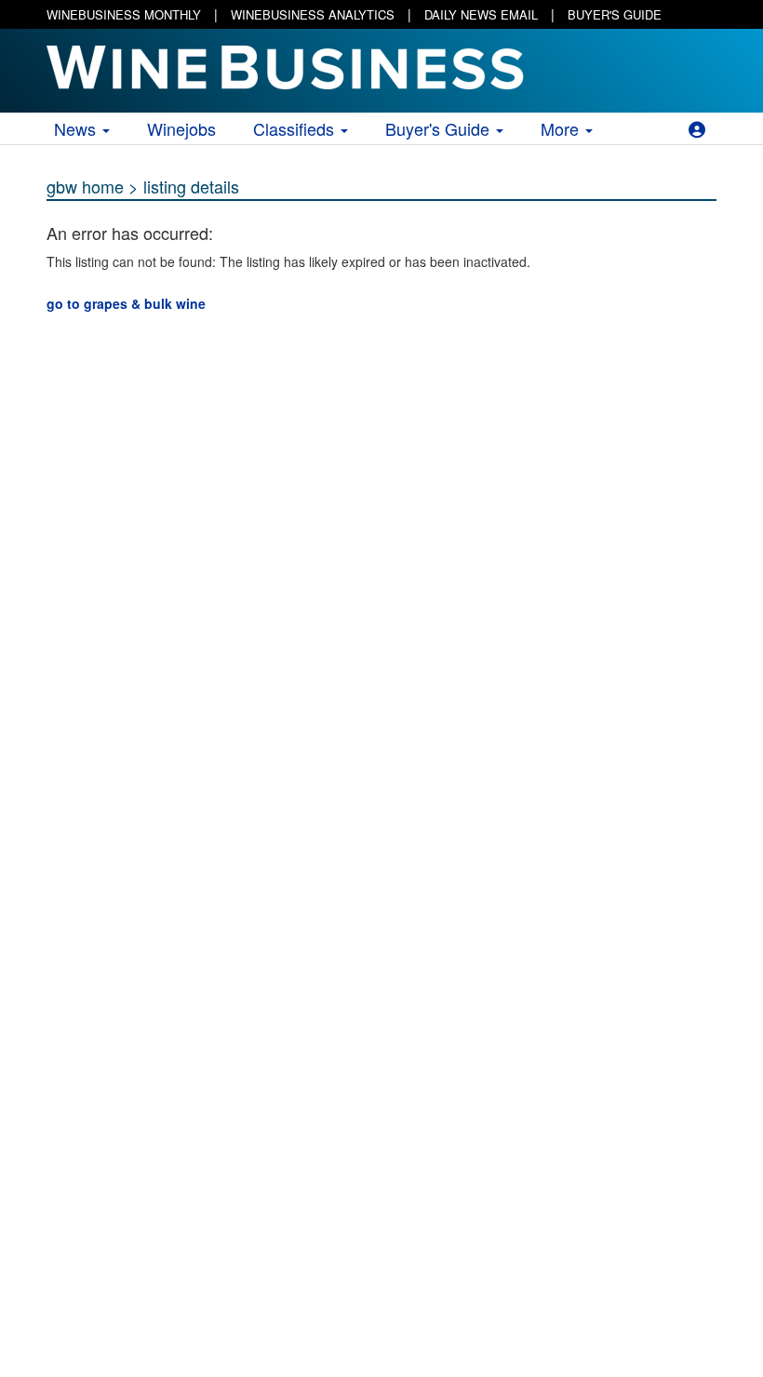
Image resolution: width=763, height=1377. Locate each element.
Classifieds (296, 128)
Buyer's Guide (439, 128)
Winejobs (181, 128)
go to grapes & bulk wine (126, 303)
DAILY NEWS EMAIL (481, 14)
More (562, 128)
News (77, 128)
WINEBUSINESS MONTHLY (124, 14)
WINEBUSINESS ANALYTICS (313, 14)
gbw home (85, 186)
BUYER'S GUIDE (615, 14)
